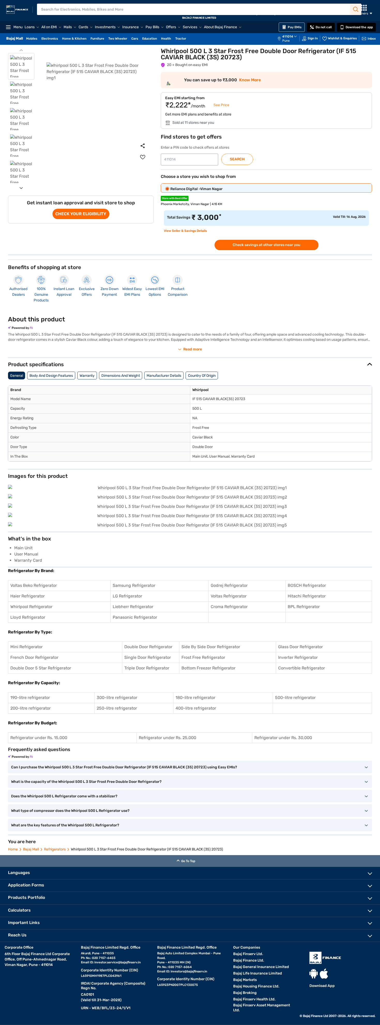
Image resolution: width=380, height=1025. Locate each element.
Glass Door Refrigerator (300, 646)
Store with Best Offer (174, 198)
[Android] (313, 974)
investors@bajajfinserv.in (189, 971)
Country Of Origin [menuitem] (202, 375)
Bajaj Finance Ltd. (248, 960)
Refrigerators (55, 849)
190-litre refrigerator (30, 697)
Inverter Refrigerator (298, 657)
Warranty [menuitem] (87, 375)
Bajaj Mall (31, 849)
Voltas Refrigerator (229, 596)
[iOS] (324, 974)
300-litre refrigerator (117, 697)
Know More (250, 80)
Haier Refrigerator (27, 596)
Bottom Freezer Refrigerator (208, 668)
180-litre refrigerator (195, 697)
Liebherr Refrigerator (133, 606)
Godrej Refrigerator (229, 585)
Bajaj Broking (245, 993)
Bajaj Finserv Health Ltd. (254, 999)
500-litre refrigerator (295, 697)
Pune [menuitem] (286, 40)
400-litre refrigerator (196, 708)
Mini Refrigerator (26, 646)
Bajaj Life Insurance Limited (257, 973)
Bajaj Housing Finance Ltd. (256, 986)
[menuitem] (289, 38)
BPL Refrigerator (304, 606)
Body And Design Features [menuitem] (51, 375)
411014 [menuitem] (287, 36)
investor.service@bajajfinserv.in (117, 962)
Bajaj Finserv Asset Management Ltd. (261, 1007)
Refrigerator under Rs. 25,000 (167, 737)
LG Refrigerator (127, 596)
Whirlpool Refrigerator (31, 606)
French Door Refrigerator (34, 657)
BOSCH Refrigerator (307, 585)
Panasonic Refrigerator (135, 617)
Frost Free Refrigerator (203, 657)
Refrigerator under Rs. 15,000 (38, 737)
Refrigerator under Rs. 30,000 (283, 737)
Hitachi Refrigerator (307, 596)
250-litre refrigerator (117, 708)
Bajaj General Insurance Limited (261, 967)
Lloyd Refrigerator (27, 617)
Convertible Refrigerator (301, 668)
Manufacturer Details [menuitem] (164, 375)
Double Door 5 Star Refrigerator (40, 668)
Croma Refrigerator (229, 606)
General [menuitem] (16, 375)
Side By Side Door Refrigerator (210, 646)
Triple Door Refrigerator (146, 668)
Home (13, 849)
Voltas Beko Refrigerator (33, 585)
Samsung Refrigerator (134, 585)
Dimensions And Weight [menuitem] (120, 375)
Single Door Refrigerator (147, 657)
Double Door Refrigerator (148, 646)
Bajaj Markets (245, 980)
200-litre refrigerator (30, 708)
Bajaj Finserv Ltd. (248, 954)
